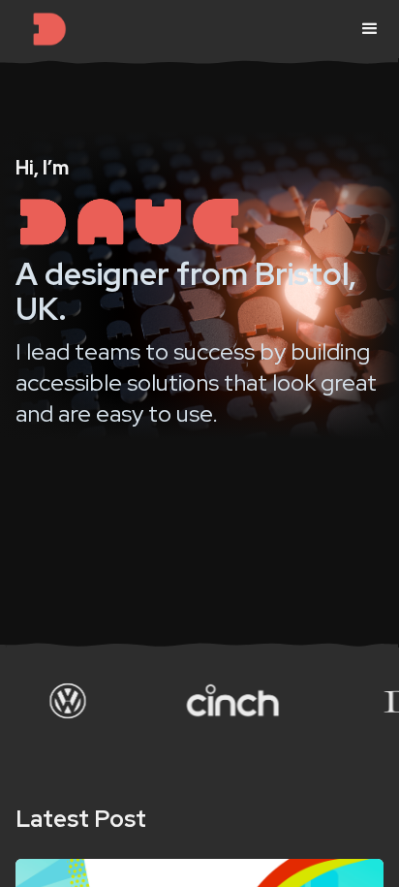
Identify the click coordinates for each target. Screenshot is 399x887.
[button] (370, 29)
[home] (49, 29)
